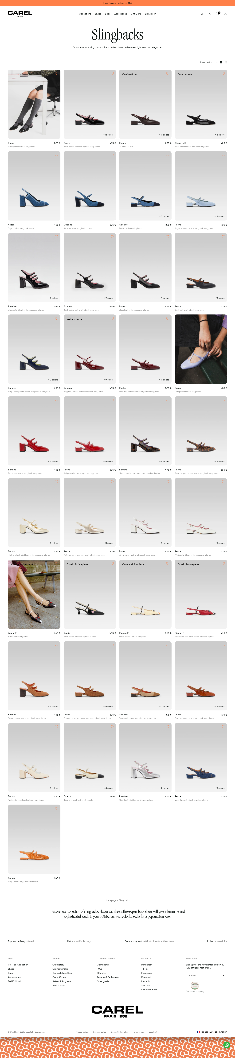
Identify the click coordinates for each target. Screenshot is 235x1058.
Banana (73, 306)
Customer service (106, 958)
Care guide (103, 981)
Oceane (73, 224)
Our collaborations (62, 973)
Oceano (129, 224)
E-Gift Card (14, 981)
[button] (85, 13)
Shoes (11, 969)
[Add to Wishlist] (56, 73)
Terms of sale (138, 1032)
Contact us (103, 964)
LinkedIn (145, 981)
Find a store (58, 985)
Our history (58, 964)
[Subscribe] (223, 975)
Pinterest (146, 977)
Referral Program (61, 981)
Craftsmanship (60, 969)
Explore (56, 958)
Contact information (120, 1032)
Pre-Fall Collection (18, 964)
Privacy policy (82, 1032)
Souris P (17, 633)
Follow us (146, 958)
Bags (10, 973)
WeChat (145, 985)
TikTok (144, 969)
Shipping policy (99, 1032)
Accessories (14, 977)
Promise (17, 306)
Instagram (146, 964)
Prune (17, 143)
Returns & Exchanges (108, 977)
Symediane (40, 1032)
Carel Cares (59, 977)
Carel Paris (14, 1032)
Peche (72, 143)
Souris (72, 633)
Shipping (101, 973)
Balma (17, 878)
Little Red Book (149, 989)
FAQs (99, 969)
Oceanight (186, 143)
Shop (10, 958)
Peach (128, 143)
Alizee (16, 224)
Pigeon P (129, 633)
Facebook (146, 973)
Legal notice (154, 1032)
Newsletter (191, 958)
